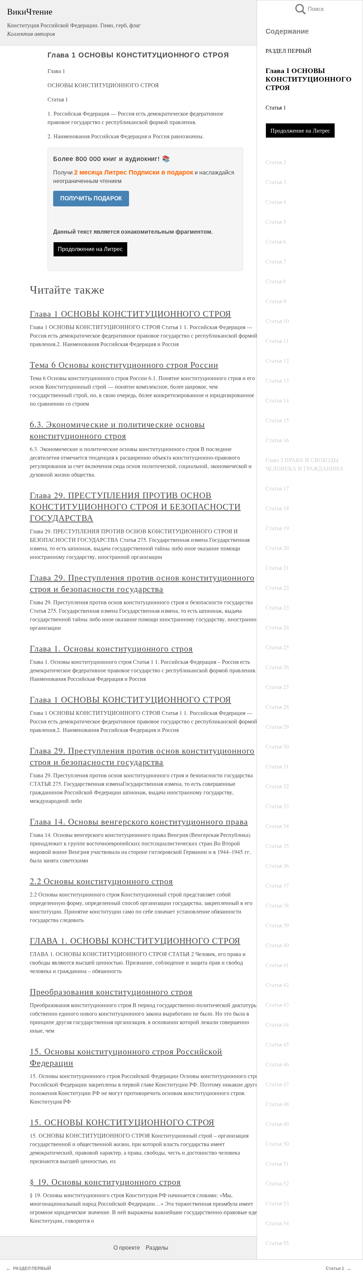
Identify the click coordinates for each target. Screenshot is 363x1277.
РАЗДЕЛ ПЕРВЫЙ (289, 50)
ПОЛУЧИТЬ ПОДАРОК (91, 198)
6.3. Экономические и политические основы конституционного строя (117, 429)
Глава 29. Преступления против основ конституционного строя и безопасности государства (142, 583)
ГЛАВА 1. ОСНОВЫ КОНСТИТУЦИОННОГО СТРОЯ (135, 940)
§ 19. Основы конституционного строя (105, 1181)
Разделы (157, 1248)
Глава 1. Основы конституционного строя (111, 648)
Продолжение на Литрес (300, 130)
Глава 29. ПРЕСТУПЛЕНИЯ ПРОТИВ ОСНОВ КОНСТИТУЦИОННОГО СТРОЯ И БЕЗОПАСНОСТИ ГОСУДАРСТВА (135, 506)
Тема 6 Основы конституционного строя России (124, 364)
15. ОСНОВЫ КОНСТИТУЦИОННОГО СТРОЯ (122, 1122)
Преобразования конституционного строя (111, 991)
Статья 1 (276, 107)
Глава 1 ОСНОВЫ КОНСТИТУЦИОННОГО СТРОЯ (130, 313)
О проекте (126, 1248)
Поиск (309, 9)
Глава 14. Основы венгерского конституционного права (139, 821)
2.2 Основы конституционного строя (101, 881)
